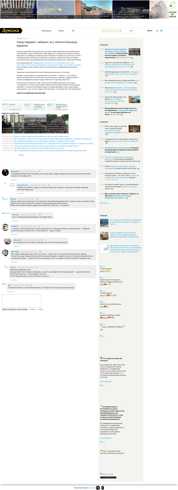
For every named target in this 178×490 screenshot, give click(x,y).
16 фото (65, 109)
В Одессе (108, 166)
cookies (91, 488)
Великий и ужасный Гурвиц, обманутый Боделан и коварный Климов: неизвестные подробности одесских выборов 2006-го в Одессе (57, 128)
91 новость (59, 109)
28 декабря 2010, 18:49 (28, 226)
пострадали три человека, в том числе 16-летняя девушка (121, 73)
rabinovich (17, 240)
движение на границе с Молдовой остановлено (118, 197)
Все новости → (105, 203)
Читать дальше (105, 381)
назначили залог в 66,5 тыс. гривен (123, 141)
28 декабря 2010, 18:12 (29, 215)
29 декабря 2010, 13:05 (26, 267)
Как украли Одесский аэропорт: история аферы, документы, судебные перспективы (44, 141)
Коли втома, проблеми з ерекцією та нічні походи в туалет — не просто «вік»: (120, 174)
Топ (73, 31)
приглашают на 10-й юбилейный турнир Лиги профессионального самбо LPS (121, 89)
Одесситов (109, 88)
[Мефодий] (5, 175)
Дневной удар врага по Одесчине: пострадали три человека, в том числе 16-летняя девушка (53, 17)
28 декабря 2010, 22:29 (31, 240)
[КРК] (6, 267)
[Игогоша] (6, 213)
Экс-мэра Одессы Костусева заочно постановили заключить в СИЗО (39, 148)
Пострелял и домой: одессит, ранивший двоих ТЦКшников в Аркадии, (121, 185)
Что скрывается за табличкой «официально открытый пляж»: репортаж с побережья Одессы (126, 222)
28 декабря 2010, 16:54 (26, 199)
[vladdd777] (5, 230)
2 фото (18, 109)
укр (131, 30)
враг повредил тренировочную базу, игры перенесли (114, 101)
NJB (9, 285)
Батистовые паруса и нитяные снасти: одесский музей (116, 127)
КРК (11, 267)
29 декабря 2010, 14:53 (21, 285)
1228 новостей (38, 108)
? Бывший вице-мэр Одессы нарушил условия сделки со (122, 150)
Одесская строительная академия (117, 63)
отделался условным (129, 187)
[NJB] (4, 284)
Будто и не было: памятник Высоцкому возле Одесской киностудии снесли (41, 136)
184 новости (12, 109)
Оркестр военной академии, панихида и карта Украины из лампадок (116, 51)
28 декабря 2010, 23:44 (38, 185)
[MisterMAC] (5, 256)
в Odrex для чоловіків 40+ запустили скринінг (122, 176)
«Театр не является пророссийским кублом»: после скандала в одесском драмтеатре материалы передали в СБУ (124, 235)
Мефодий (15, 171)
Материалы (46, 31)
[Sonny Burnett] (9, 186)
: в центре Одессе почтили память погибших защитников (116, 55)
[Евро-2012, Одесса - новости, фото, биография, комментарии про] (5, 104)
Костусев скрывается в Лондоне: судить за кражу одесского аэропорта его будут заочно (47, 146)
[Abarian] (5, 199)
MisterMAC (15, 252)
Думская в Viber (108, 474)
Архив (61, 31)
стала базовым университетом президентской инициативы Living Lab (119, 65)
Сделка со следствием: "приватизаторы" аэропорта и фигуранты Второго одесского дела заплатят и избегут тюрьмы (35, 129)
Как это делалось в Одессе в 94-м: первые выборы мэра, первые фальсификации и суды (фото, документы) (52, 139)
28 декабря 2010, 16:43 (28, 171)
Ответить (14, 180)
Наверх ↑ (22, 155)
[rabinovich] (7, 244)
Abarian (13, 199)
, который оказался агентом (125, 168)
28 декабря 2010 (21, 38)
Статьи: (103, 215)
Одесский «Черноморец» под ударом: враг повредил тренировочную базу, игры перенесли (92, 17)
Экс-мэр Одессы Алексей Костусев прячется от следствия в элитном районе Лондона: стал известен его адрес (53, 143)
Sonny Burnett (22, 185)
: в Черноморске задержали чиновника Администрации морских (121, 160)
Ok (98, 488)
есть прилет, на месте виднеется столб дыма (122, 81)
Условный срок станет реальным (118, 148)
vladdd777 (15, 226)
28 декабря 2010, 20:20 (29, 252)
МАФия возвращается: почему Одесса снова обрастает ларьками (12, 130)
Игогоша (15, 215)
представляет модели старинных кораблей (113, 131)
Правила (32, 309)
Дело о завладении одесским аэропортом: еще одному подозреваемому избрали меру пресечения (50, 150)
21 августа (104, 122)
